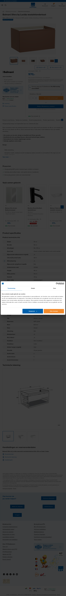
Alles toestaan (54, 311)
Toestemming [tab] (11, 288)
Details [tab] (33, 288)
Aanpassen (32, 311)
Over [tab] (54, 288)
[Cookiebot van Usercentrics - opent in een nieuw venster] (57, 283)
